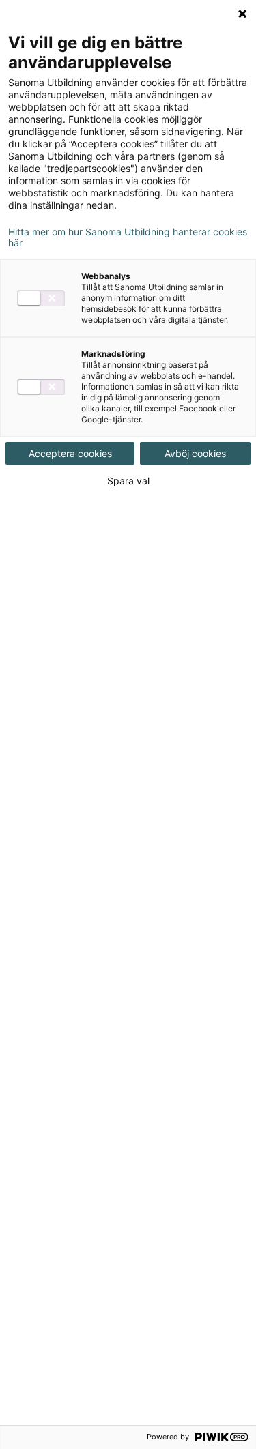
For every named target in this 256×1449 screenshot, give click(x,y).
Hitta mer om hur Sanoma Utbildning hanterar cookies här (127, 237)
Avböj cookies (195, 453)
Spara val (128, 480)
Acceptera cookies (70, 453)
